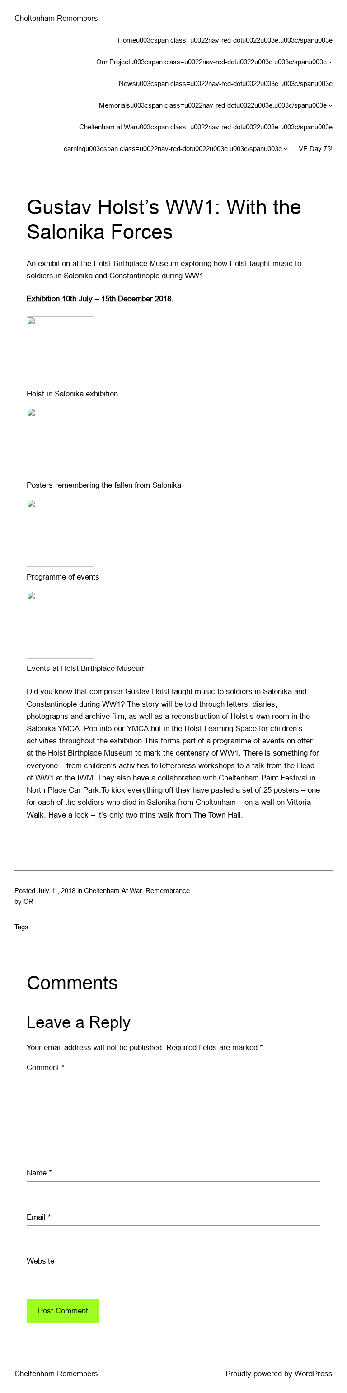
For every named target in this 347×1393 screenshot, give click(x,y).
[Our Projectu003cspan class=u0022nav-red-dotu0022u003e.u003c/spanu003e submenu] (330, 62)
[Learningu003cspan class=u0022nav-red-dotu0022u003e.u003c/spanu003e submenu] (286, 149)
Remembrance (167, 890)
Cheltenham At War (113, 890)
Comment (46, 1067)
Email (39, 1217)
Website (40, 1261)
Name (39, 1173)
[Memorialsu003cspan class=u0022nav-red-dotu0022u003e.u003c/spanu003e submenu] (330, 105)
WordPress (314, 1373)
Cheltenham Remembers (56, 18)
